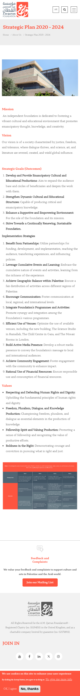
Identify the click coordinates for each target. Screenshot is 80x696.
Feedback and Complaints (40, 560)
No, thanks (30, 689)
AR (55, 9)
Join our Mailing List (40, 582)
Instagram (59, 656)
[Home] (15, 9)
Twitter (50, 656)
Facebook (30, 656)
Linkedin (40, 656)
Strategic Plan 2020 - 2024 (37, 35)
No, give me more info (59, 679)
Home (6, 35)
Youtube (20, 656)
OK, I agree (10, 689)
